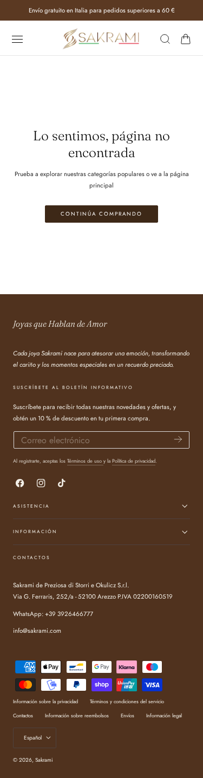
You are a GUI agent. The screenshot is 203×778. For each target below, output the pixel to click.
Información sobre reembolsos (77, 715)
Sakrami (44, 760)
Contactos (23, 715)
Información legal (164, 715)
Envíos (127, 715)
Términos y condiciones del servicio (127, 701)
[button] (17, 39)
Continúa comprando (101, 214)
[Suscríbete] (178, 439)
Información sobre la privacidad (45, 701)
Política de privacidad (133, 460)
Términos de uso (85, 460)
